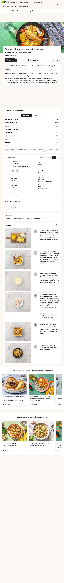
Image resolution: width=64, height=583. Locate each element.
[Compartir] (57, 60)
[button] (32, 157)
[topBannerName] (32, 17)
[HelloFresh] (5, 2)
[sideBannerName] (32, 96)
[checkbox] (5, 55)
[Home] (3, 11)
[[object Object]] (53, 60)
